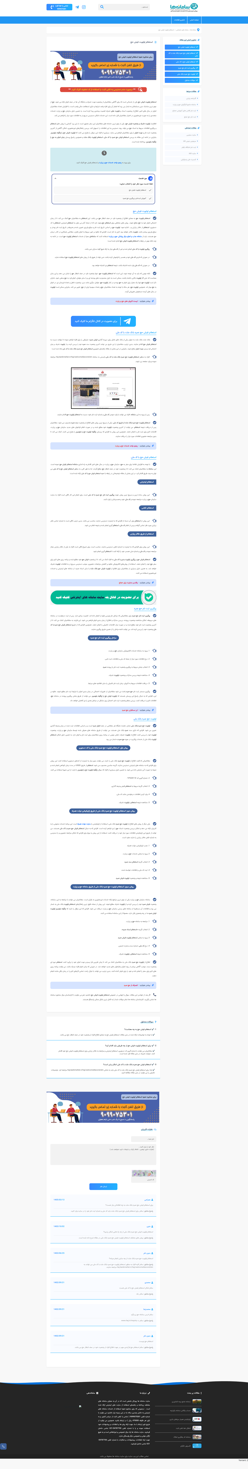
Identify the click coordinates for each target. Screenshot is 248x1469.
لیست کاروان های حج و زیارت (127, 301)
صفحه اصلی (194, 20)
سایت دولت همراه (84, 824)
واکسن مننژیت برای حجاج (128, 582)
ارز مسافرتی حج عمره (130, 710)
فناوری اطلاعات (179, 20)
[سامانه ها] (196, 30)
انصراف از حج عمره (131, 985)
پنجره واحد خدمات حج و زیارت (126, 446)
